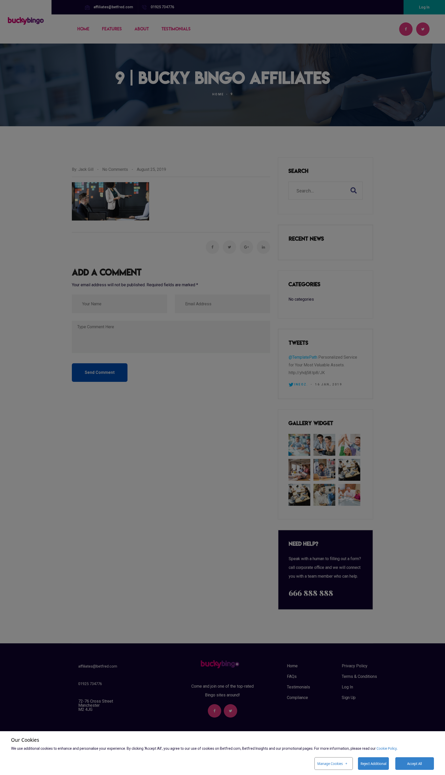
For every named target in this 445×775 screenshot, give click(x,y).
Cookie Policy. (387, 748)
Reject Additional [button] (373, 763)
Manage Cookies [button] (330, 763)
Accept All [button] (414, 763)
